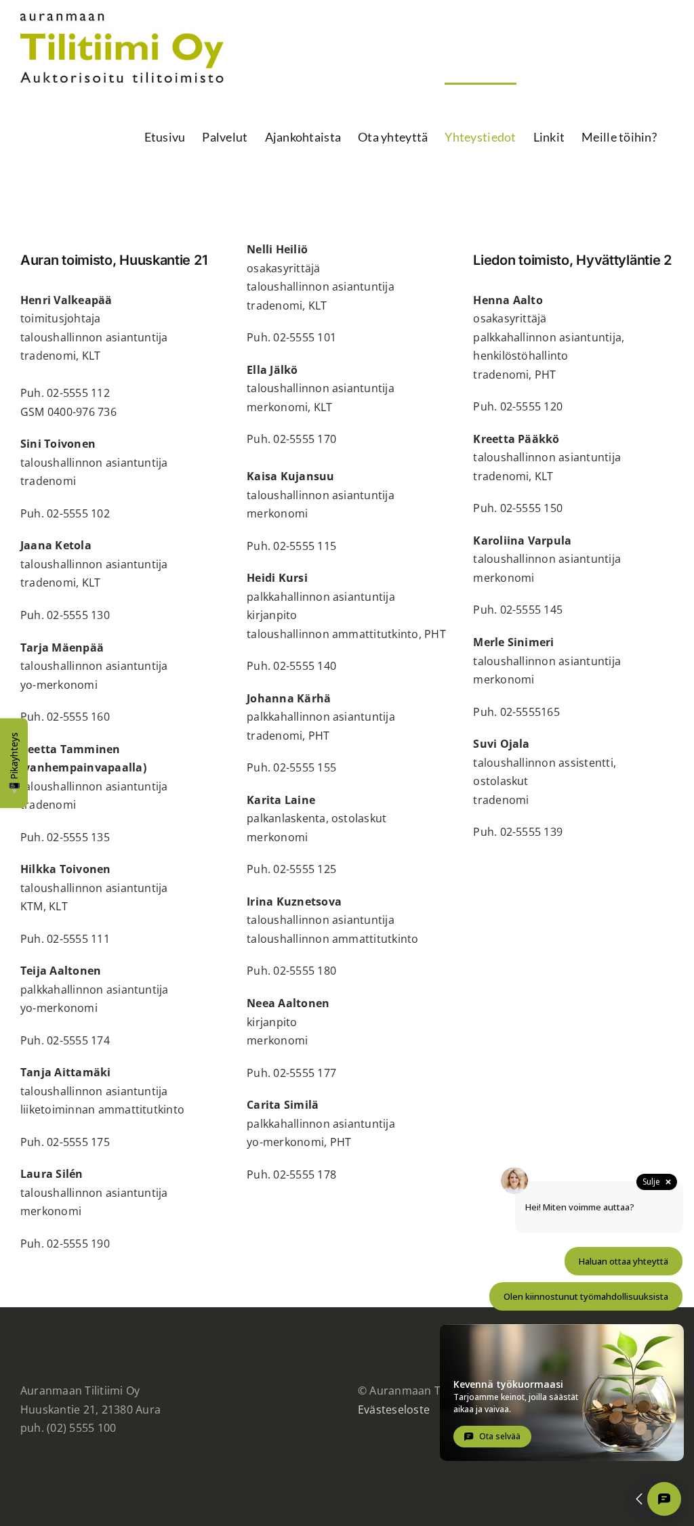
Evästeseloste (394, 1409)
